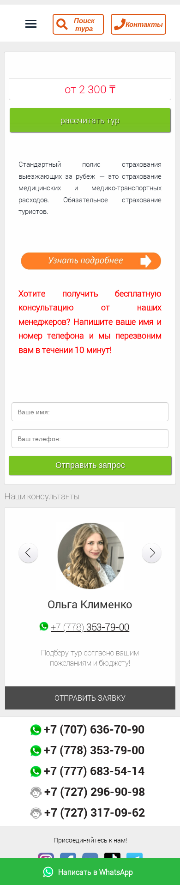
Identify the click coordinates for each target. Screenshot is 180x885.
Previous (28, 553)
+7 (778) (90, 627)
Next (152, 553)
